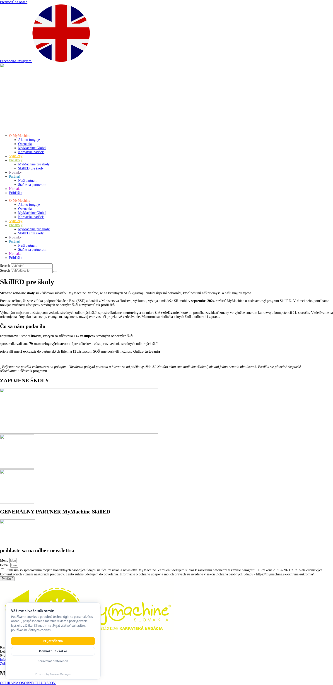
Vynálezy (15, 156)
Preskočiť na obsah (13, 2)
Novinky (15, 172)
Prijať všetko (53, 641)
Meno (4, 560)
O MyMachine (19, 135)
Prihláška (15, 193)
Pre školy (15, 160)
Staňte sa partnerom (32, 185)
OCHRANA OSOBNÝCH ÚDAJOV (28, 683)
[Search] (55, 271)
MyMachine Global (32, 148)
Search (5, 266)
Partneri (14, 176)
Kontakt (15, 189)
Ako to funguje (29, 140)
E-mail (5, 565)
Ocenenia (25, 144)
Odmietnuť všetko (53, 651)
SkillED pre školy (31, 168)
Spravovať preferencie (53, 661)
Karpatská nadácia (31, 152)
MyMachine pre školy (34, 164)
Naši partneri (27, 180)
